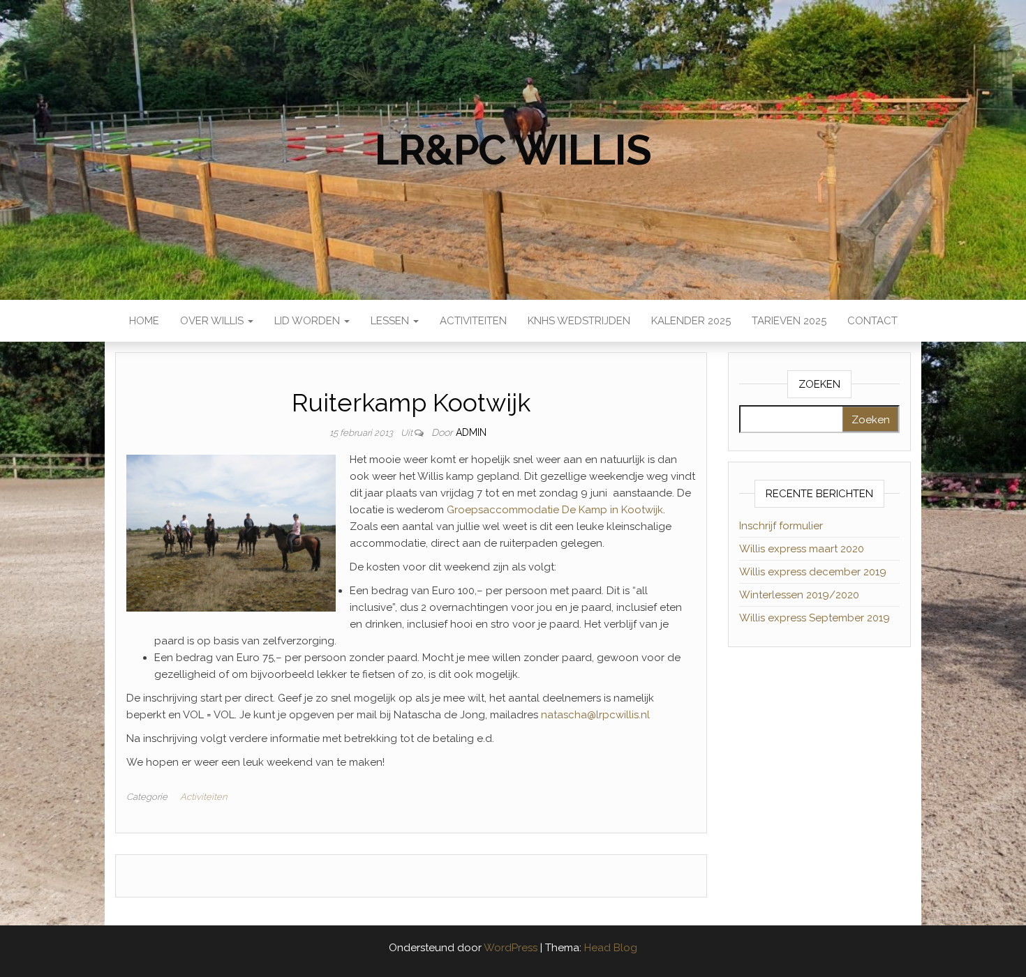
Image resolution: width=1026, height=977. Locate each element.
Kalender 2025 (691, 321)
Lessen (391, 321)
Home (144, 321)
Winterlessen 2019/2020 (799, 595)
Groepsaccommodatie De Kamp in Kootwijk (555, 509)
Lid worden (308, 321)
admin (471, 432)
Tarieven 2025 (789, 321)
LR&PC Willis (513, 150)
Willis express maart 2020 (801, 549)
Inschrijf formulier (781, 526)
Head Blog (610, 947)
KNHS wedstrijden (579, 321)
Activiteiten (473, 321)
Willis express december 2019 (812, 572)
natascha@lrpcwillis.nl (595, 715)
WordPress (510, 947)
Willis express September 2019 (814, 618)
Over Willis (213, 321)
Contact (872, 321)
